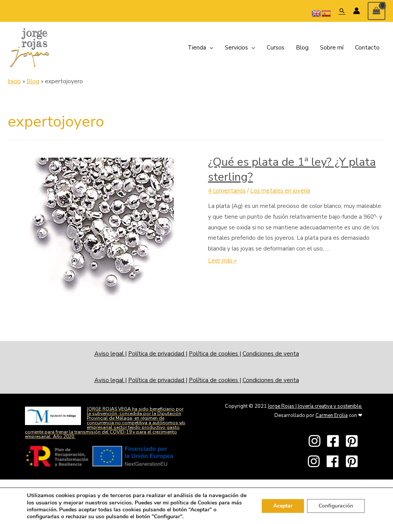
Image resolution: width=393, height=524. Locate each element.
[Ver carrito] (376, 11)
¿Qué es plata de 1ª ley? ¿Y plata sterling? (292, 169)
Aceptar (282, 505)
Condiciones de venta (271, 354)
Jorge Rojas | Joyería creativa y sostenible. (315, 406)
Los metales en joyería (280, 190)
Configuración (336, 505)
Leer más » (222, 260)
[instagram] (316, 441)
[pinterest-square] (354, 441)
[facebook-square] (335, 441)
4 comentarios (227, 190)
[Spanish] (326, 14)
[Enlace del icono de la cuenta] (356, 10)
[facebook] (334, 461)
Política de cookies (214, 354)
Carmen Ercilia (331, 415)
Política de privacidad (157, 354)
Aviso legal (109, 354)
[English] (316, 14)
